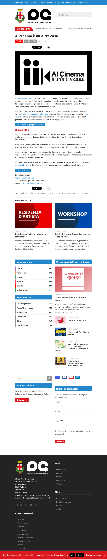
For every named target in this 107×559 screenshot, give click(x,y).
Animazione (51, 2)
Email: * (58, 402)
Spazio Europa (63, 2)
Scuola (19, 41)
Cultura (20, 268)
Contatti (20, 544)
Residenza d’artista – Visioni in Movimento (79, 29)
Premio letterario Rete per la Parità (43, 29)
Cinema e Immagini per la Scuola (35, 114)
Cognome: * (59, 420)
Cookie (59, 505)
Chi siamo (19, 2)
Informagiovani (30, 2)
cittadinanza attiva (44, 193)
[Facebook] (64, 376)
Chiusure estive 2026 (76, 320)
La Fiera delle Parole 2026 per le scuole (70, 298)
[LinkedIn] (77, 376)
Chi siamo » (22, 400)
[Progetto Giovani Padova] (33, 21)
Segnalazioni (30, 41)
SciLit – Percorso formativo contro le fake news (72, 235)
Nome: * (58, 411)
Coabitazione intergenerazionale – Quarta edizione (76, 363)
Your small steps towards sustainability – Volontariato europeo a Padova (72, 347)
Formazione (22, 273)
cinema (33, 193)
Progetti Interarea (25, 308)
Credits (58, 509)
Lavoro (20, 277)
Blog (19, 321)
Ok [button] (72, 555)
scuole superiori (82, 193)
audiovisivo (25, 193)
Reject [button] (80, 555)
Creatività (41, 2)
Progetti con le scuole (78, 2)
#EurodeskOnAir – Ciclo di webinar (78, 333)
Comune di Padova (23, 98)
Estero (20, 281)
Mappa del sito (61, 498)
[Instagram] (57, 376)
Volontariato (22, 290)
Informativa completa (94, 555)
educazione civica (59, 193)
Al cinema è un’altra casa (24, 178)
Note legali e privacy (63, 502)
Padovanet (21, 548)
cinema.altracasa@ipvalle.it (31, 183)
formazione (71, 193)
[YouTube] (71, 376)
